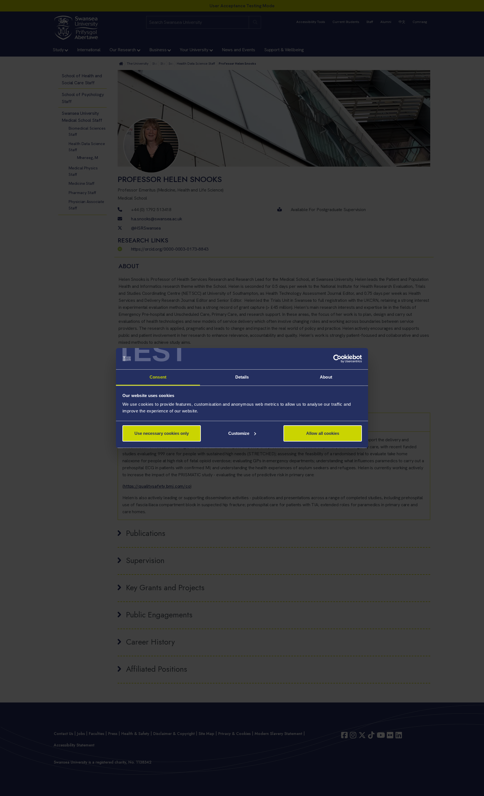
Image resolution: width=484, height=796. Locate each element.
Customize (238, 433)
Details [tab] (242, 377)
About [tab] (326, 377)
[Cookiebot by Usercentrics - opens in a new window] (337, 358)
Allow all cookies (322, 433)
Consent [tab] (158, 377)
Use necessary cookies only (161, 433)
